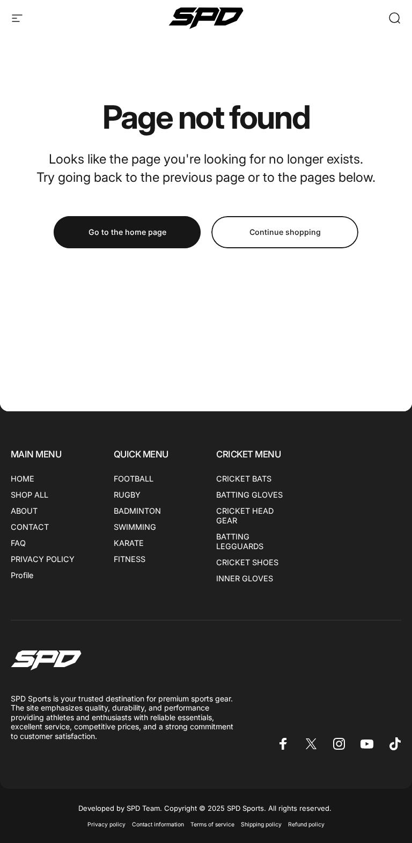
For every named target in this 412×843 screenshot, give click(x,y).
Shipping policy (261, 824)
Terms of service (212, 824)
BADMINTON (137, 510)
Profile (22, 575)
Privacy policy (106, 824)
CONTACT (30, 526)
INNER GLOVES (244, 578)
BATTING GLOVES (249, 494)
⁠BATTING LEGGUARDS (239, 541)
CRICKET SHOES (247, 562)
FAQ (18, 543)
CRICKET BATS (243, 478)
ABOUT (24, 510)
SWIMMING (135, 526)
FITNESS (129, 559)
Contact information (158, 824)
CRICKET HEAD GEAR (245, 515)
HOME (22, 478)
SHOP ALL (29, 494)
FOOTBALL (133, 478)
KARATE (129, 543)
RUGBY (127, 494)
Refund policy (306, 824)
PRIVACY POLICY (43, 559)
